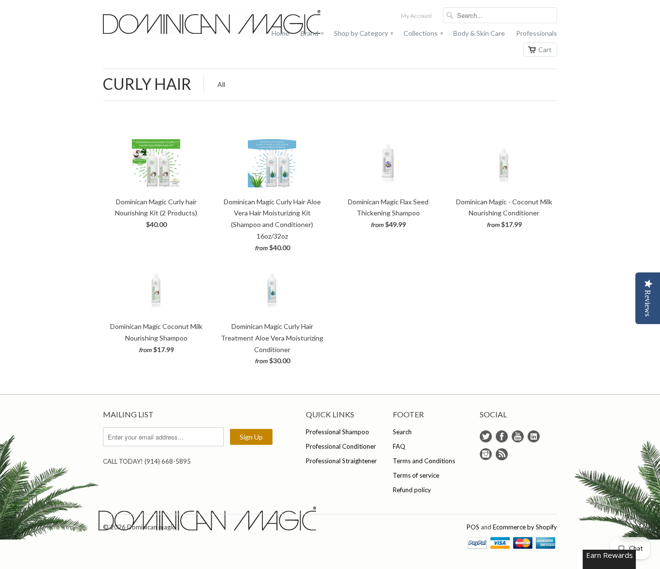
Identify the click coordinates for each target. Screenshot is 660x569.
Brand (312, 33)
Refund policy (412, 490)
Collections (422, 33)
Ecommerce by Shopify (525, 527)
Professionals (536, 33)
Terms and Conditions (424, 461)
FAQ (399, 446)
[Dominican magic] (175, 23)
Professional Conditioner (341, 446)
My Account (416, 15)
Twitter (486, 436)
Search (402, 432)
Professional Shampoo (337, 432)
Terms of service (416, 475)
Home (280, 33)
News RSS (502, 454)
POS (473, 527)
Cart (545, 49)
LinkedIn (534, 436)
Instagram (486, 454)
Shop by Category (363, 33)
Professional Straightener (341, 461)
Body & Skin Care (479, 33)
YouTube (518, 436)
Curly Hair (147, 83)
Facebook (502, 436)
